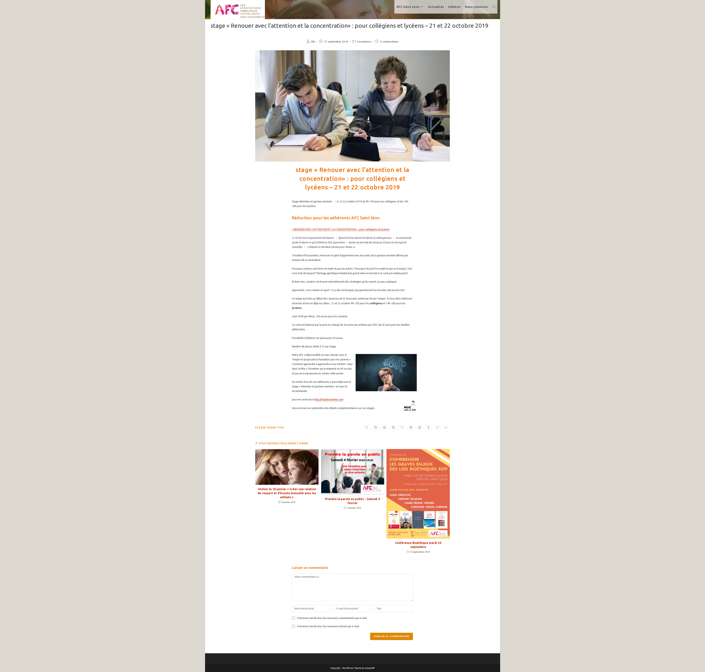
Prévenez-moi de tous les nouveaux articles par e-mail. (328, 626)
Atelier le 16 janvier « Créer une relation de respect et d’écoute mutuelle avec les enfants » (287, 493)
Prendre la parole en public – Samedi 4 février (352, 501)
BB (313, 41)
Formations (364, 41)
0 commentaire (389, 41)
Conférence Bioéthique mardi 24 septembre (418, 545)
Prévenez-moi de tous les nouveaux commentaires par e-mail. (332, 618)
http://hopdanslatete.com (328, 399)
